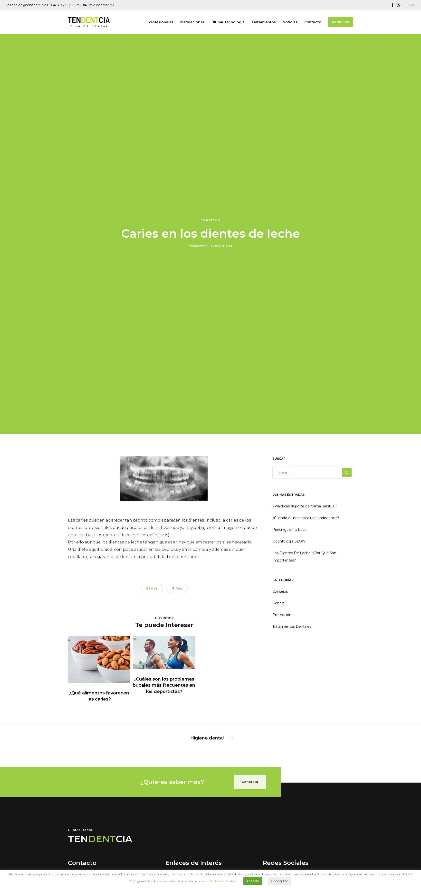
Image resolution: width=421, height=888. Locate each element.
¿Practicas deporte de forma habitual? (304, 506)
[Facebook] (392, 5)
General (278, 603)
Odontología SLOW (289, 541)
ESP (411, 5)
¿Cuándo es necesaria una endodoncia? (305, 518)
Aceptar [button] (252, 881)
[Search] (347, 472)
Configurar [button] (279, 881)
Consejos (210, 220)
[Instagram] (399, 5)
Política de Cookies (223, 881)
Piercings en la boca (289, 529)
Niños (177, 588)
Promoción (281, 615)
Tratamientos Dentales (291, 626)
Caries (152, 588)
